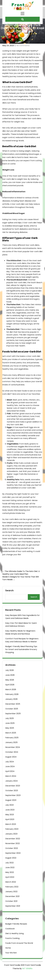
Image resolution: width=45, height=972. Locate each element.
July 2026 (9, 670)
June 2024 (10, 766)
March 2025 (10, 732)
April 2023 (9, 819)
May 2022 (9, 872)
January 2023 (11, 833)
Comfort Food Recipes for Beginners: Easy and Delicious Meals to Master (22, 640)
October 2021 (11, 901)
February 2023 (11, 829)
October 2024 (11, 752)
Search (9, 590)
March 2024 (10, 776)
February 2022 (11, 886)
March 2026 (10, 689)
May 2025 (9, 728)
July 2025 (9, 718)
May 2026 (9, 680)
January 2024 (11, 781)
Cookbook (10, 928)
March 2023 (10, 824)
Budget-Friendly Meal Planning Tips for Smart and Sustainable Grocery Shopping (21, 649)
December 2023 (12, 785)
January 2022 (11, 891)
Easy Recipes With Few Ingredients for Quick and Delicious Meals (22, 617)
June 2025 (10, 723)
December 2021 (12, 896)
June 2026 (10, 675)
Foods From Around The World (19, 943)
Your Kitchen (11, 952)
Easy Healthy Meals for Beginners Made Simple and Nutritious (20, 632)
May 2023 (9, 814)
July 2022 (9, 862)
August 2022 (10, 858)
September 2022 (13, 853)
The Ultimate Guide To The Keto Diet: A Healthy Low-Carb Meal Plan (21, 572)
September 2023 (13, 795)
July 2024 (9, 761)
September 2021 (12, 906)
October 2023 (11, 790)
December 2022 (12, 838)
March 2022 (10, 882)
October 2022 (11, 848)
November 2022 (12, 843)
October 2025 (11, 708)
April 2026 (9, 684)
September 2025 (13, 713)
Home (8, 948)
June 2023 (9, 809)
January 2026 (11, 699)
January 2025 (11, 742)
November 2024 (12, 747)
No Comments (23, 45)
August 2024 (10, 757)
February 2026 (11, 694)
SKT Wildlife (27, 968)
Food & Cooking (12, 938)
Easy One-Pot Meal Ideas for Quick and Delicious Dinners (21, 624)
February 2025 (11, 737)
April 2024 (9, 771)
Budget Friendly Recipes (16, 924)
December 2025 (12, 704)
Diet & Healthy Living (14, 933)
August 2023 (10, 800)
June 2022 (9, 867)
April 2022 (9, 877)
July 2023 (9, 805)
